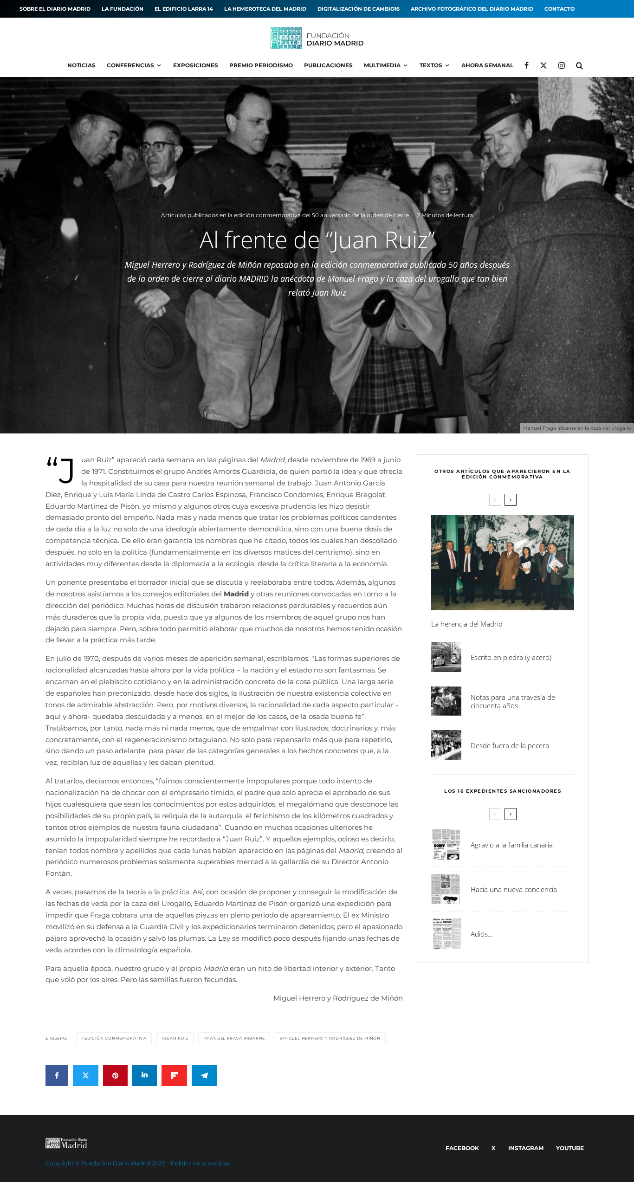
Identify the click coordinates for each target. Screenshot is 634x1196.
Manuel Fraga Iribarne (235, 1038)
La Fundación (122, 9)
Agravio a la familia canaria (512, 844)
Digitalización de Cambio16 (358, 9)
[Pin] (115, 1075)
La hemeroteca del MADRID (265, 9)
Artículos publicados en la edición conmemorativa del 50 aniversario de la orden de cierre (285, 215)
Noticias (81, 65)
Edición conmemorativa (115, 1038)
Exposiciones (195, 65)
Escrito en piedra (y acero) (511, 657)
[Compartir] (56, 1075)
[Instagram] (561, 65)
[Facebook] (526, 65)
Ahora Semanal (487, 65)
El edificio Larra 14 (184, 9)
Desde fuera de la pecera (510, 745)
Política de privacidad (201, 1163)
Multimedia (382, 65)
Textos (431, 65)
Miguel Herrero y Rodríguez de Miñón (332, 1038)
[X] (543, 65)
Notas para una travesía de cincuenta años (513, 701)
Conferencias (130, 65)
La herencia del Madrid (467, 624)
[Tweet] (85, 1075)
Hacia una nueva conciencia (514, 889)
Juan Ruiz (176, 1038)
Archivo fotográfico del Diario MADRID (472, 9)
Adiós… (482, 934)
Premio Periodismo (261, 65)
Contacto (559, 9)
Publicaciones (328, 65)
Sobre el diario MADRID (55, 9)
